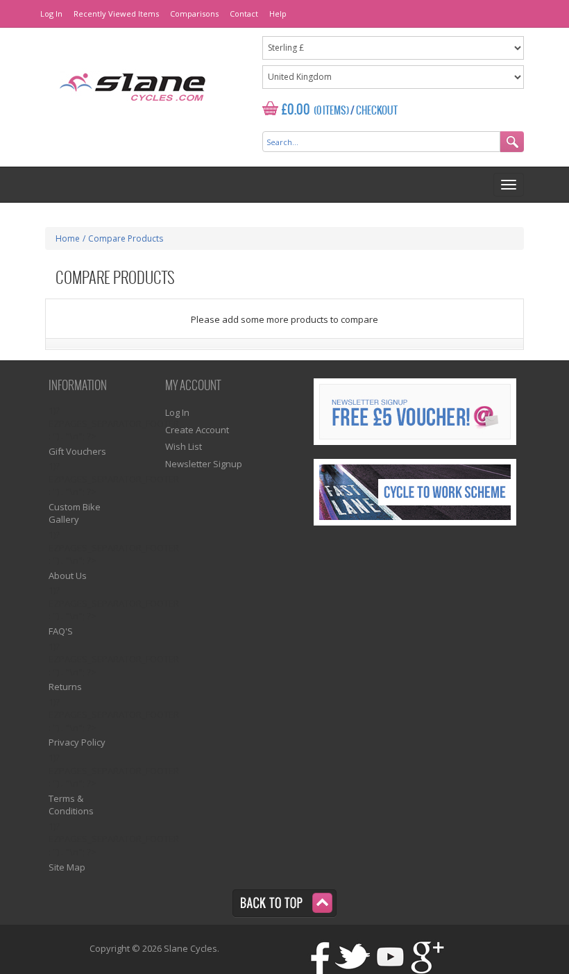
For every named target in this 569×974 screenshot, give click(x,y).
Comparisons (194, 13)
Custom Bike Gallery (75, 513)
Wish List (183, 446)
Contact (244, 13)
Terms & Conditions (71, 805)
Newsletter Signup (203, 463)
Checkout (377, 111)
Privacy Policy (77, 742)
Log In (51, 13)
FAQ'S (61, 631)
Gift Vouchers (77, 451)
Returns (65, 686)
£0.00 (296, 110)
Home (68, 238)
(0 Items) (331, 111)
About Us (68, 575)
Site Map (67, 867)
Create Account (197, 429)
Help (278, 13)
